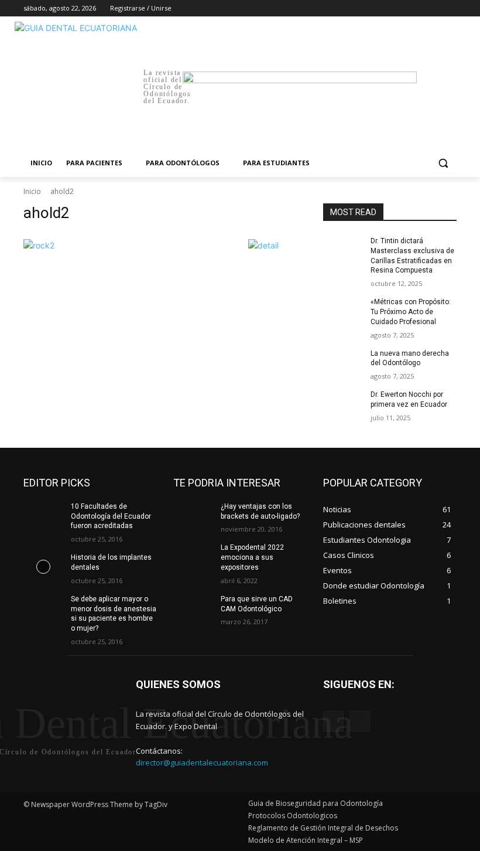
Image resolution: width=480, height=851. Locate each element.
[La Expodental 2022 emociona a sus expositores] (193, 557)
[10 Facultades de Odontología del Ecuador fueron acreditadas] (43, 516)
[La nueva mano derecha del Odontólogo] (343, 363)
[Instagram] (401, 8)
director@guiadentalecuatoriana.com (202, 762)
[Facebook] (385, 8)
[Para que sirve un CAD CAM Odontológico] (193, 608)
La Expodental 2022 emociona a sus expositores (252, 557)
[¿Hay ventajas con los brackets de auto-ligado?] (193, 516)
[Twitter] (417, 8)
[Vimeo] (433, 8)
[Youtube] (450, 8)
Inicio (32, 191)
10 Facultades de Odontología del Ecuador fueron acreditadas (111, 516)
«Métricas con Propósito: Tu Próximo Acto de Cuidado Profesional (411, 312)
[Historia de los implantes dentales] (43, 567)
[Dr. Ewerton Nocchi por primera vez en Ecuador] (343, 404)
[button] (443, 163)
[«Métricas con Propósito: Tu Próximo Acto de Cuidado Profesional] (343, 311)
